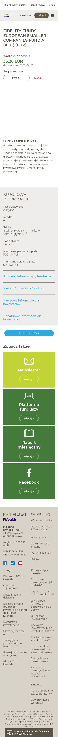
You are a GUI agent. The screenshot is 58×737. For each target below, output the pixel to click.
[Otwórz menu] (52, 15)
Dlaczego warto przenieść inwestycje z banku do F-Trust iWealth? (15, 609)
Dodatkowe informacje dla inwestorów (22, 317)
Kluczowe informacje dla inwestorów (21, 302)
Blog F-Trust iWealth (11, 663)
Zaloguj (41, 15)
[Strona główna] (8, 15)
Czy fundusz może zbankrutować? (42, 639)
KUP (29, 333)
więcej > (29, 379)
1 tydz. (15, 77)
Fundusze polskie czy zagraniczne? (42, 692)
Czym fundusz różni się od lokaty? (42, 593)
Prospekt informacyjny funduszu (27, 276)
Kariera (52, 5)
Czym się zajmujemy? (11, 587)
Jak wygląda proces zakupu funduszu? (12, 643)
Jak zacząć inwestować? (39, 617)
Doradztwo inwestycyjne (11, 623)
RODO (35, 558)
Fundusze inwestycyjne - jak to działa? (42, 582)
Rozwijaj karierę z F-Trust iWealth (41, 528)
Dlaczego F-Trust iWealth (14, 578)
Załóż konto (26, 15)
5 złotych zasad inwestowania (40, 660)
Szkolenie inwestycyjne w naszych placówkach (40, 672)
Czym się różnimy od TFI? (13, 633)
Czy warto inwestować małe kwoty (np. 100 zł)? (42, 628)
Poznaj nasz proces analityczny (15, 654)
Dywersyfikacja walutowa (40, 701)
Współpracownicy (42, 520)
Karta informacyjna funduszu (24, 288)
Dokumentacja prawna (40, 545)
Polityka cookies (41, 552)
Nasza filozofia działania (12, 596)
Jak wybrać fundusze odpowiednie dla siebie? (41, 605)
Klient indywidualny (15, 5)
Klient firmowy (37, 5)
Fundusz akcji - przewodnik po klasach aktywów (41, 649)
